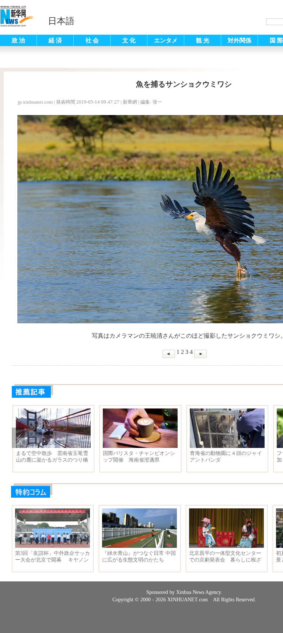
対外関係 (239, 40)
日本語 (61, 21)
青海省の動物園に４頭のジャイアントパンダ (226, 457)
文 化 (129, 40)
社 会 (92, 40)
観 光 (202, 40)
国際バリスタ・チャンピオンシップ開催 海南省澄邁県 (139, 457)
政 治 (18, 40)
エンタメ (166, 40)
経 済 (55, 40)
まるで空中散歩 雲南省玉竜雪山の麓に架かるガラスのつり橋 (52, 457)
